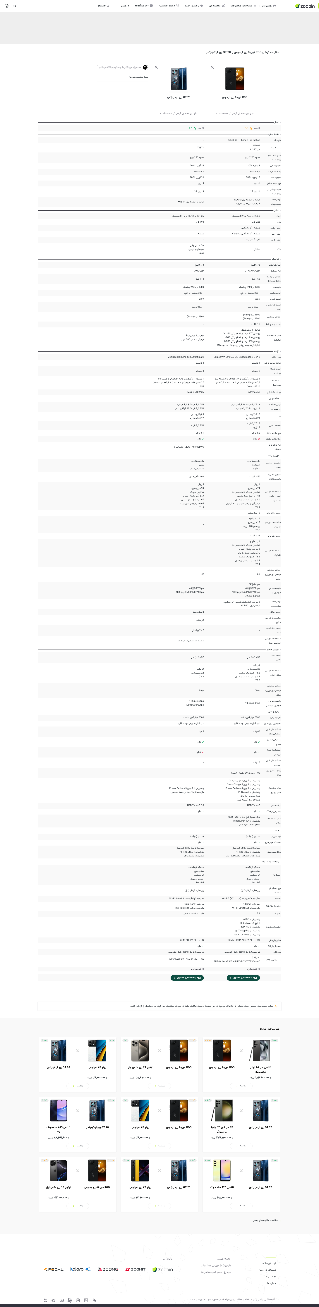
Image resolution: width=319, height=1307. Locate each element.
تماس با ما (270, 1276)
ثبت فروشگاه (269, 1263)
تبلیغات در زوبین (267, 1270)
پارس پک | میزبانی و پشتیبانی (216, 1265)
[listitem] (241, 1064)
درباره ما (271, 1283)
